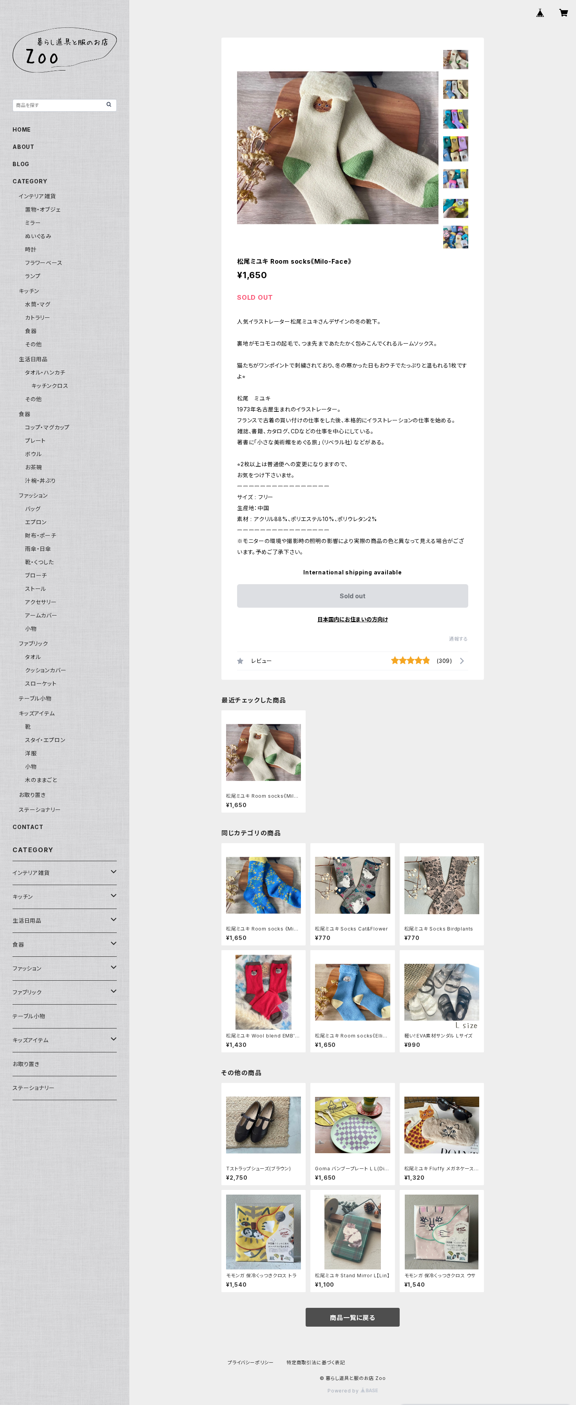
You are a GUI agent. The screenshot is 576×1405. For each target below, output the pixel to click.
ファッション (33, 495)
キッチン (29, 291)
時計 (31, 249)
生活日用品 (33, 359)
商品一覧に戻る (352, 1318)
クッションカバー (45, 670)
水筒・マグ (38, 304)
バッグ (32, 508)
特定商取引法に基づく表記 (315, 1362)
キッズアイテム (37, 713)
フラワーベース (44, 262)
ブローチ (36, 575)
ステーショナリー (40, 809)
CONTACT (28, 827)
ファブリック (33, 643)
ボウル (33, 454)
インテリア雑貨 (37, 196)
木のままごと (41, 780)
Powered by (344, 1391)
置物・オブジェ (43, 209)
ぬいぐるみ (38, 236)
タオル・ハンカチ (45, 372)
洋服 (31, 753)
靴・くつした (39, 562)
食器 (31, 331)
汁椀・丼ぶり (40, 480)
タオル (33, 657)
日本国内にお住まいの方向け (352, 619)
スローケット (41, 683)
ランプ (32, 276)
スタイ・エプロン (45, 740)
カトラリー (38, 317)
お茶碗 (33, 467)
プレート (35, 440)
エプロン (36, 522)
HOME (22, 129)
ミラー (33, 222)
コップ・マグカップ (47, 427)
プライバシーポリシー (251, 1362)
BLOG (21, 164)
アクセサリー (41, 602)
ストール (35, 588)
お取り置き (32, 794)
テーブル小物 (35, 698)
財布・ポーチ (40, 535)
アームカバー (41, 615)
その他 (33, 344)
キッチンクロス (50, 385)
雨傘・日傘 (38, 548)
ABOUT (23, 146)
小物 (31, 628)
